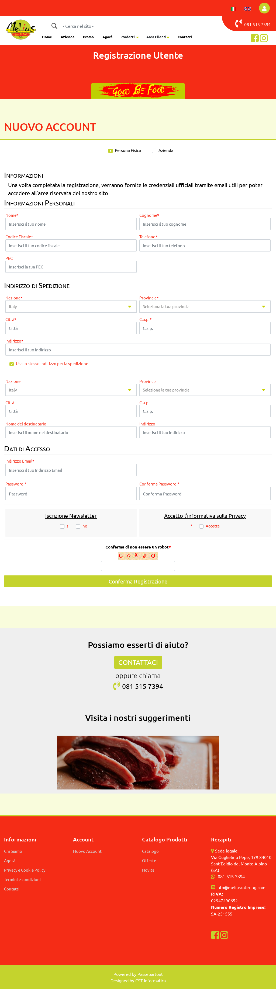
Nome (12, 215)
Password (15, 483)
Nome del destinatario (25, 423)
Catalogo (150, 851)
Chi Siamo (13, 851)
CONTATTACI (138, 662)
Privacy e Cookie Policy (24, 869)
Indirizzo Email (19, 461)
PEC (9, 258)
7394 (266, 24)
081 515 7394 (231, 876)
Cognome (149, 215)
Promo (88, 36)
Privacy (237, 515)
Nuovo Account (87, 851)
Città (10, 319)
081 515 (252, 24)
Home (47, 36)
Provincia (149, 297)
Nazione (14, 297)
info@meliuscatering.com (240, 887)
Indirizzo (14, 341)
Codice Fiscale (19, 236)
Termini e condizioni (22, 879)
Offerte (149, 860)
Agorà (107, 36)
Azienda (67, 36)
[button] (54, 25)
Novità (148, 869)
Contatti (185, 36)
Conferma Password (159, 483)
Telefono (148, 236)
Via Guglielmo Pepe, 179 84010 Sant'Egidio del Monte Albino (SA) (241, 863)
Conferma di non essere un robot (138, 547)
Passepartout (150, 974)
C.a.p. (145, 319)
